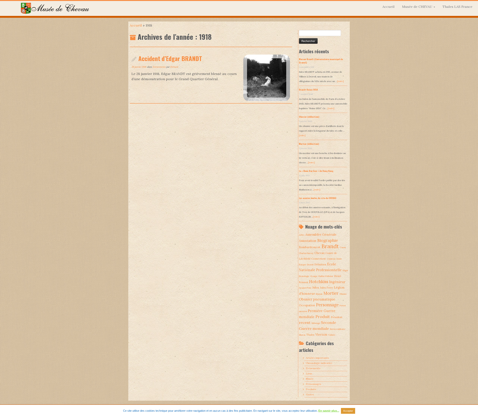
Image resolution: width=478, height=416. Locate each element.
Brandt (330, 246)
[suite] (340, 81)
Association (307, 241)
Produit (322, 316)
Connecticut (318, 258)
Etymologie (304, 276)
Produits (311, 389)
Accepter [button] (348, 410)
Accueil (388, 6)
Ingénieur (337, 282)
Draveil (310, 264)
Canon (343, 247)
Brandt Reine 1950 (308, 89)
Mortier (331, 293)
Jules (315, 287)
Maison (319, 294)
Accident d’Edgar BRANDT (170, 58)
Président (336, 317)
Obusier (343, 294)
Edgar (345, 270)
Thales (310, 334)
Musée (310, 378)
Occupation (307, 305)
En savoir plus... (328, 410)
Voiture (331, 335)
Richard (174, 66)
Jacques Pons (305, 287)
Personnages (313, 384)
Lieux (309, 373)
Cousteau (331, 259)
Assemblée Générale (320, 234)
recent (305, 322)
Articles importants (317, 358)
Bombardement (309, 247)
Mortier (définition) (309, 143)
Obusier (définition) (309, 116)
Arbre (301, 235)
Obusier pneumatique (317, 299)
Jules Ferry (326, 287)
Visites (310, 394)
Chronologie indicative (319, 363)
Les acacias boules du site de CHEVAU (317, 198)
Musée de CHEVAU (417, 6)
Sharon (302, 335)
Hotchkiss (318, 281)
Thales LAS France (457, 6)
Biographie (327, 240)
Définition (320, 264)
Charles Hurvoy (306, 253)
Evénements (159, 66)
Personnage (327, 304)
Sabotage (315, 323)
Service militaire (337, 329)
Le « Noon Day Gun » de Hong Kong (316, 170)
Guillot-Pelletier (325, 276)
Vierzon (321, 334)
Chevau (319, 253)
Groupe (313, 276)
